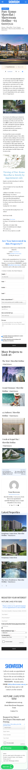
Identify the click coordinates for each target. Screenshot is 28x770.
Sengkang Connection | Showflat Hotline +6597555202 (12, 534)
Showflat (5, 8)
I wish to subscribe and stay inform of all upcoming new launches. (12, 340)
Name (3, 281)
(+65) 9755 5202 (15, 602)
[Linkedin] (11, 504)
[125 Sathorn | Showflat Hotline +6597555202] (13, 426)
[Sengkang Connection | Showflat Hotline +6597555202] (14, 523)
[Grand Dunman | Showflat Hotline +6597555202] (13, 399)
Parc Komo (12, 219)
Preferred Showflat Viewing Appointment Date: (14, 624)
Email (3, 293)
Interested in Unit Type (7, 313)
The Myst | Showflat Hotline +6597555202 (13, 362)
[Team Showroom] (14, 485)
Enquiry (4, 274)
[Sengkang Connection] (14, 547)
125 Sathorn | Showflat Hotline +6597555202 (11, 414)
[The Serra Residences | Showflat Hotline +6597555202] (14, 570)
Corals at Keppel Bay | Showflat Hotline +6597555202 (10, 442)
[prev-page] (3, 586)
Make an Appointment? (7, 299)
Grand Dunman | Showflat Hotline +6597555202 (12, 389)
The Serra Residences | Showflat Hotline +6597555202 (12, 581)
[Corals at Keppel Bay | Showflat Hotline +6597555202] (13, 455)
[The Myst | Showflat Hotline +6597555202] (13, 374)
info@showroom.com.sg (15, 253)
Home (3, 27)
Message (3, 320)
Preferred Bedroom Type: (8, 630)
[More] (22, 71)
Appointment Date (6, 307)
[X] (16, 504)
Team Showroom (14, 492)
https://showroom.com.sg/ (14, 494)
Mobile (3, 287)
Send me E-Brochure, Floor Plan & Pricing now (12, 270)
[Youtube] (18, 504)
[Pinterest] (14, 504)
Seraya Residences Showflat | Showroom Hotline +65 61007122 (8, 473)
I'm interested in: (6, 635)
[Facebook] (9, 504)
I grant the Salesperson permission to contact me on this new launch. (13, 336)
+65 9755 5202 (16, 251)
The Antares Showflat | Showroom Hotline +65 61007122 (20, 473)
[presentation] (14, 743)
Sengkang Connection (9, 557)
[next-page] (7, 586)
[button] (25, 748)
